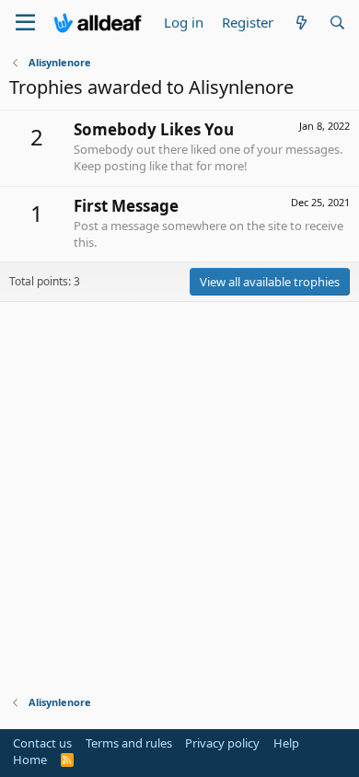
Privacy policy (222, 743)
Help (286, 743)
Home (30, 759)
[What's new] (300, 23)
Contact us (42, 743)
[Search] (337, 23)
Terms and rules (129, 743)
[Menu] (25, 23)
